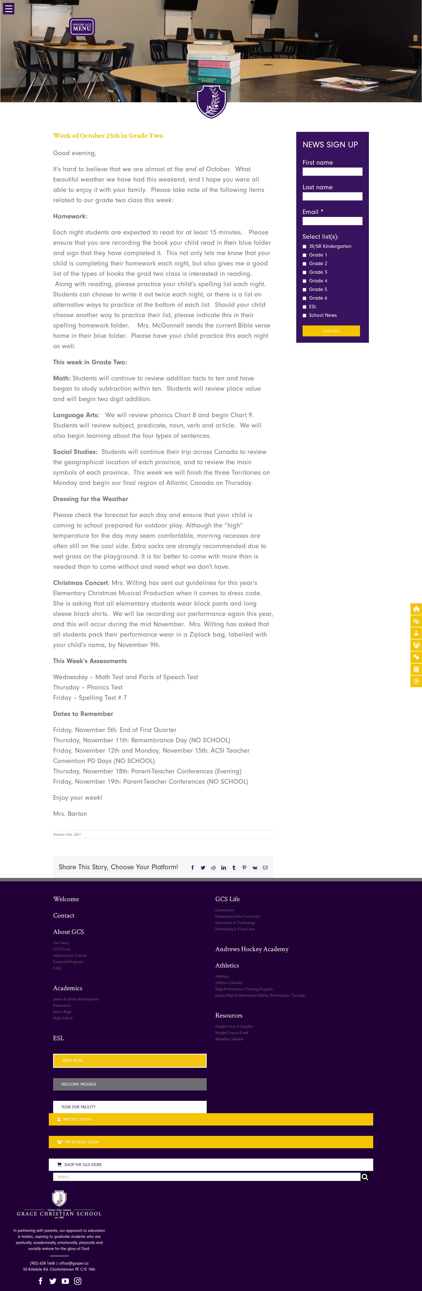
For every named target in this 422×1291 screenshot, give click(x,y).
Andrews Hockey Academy (252, 948)
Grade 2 (317, 264)
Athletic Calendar (229, 982)
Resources (228, 1015)
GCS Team (62, 948)
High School (62, 1017)
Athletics (227, 965)
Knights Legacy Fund (231, 1032)
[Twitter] (53, 1281)
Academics (67, 987)
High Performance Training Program (244, 988)
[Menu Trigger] (8, 8)
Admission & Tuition (69, 955)
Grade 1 (317, 255)
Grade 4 (317, 281)
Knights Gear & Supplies (234, 1026)
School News (322, 315)
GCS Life (227, 898)
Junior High (62, 1011)
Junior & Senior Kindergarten (76, 998)
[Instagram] (77, 1281)
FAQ (57, 967)
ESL (312, 307)
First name (318, 162)
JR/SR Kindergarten (329, 246)
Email (313, 212)
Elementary (62, 1005)
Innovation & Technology (235, 922)
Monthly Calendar (229, 1038)
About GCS (68, 931)
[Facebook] (40, 1281)
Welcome (66, 898)
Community (224, 909)
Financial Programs (68, 961)
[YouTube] (65, 1281)
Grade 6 (317, 298)
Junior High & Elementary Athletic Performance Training (260, 995)
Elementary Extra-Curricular (237, 916)
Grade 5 (317, 289)
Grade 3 (317, 272)
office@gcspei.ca (73, 1263)
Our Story (61, 942)
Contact (63, 915)
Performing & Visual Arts (235, 928)
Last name (318, 187)
